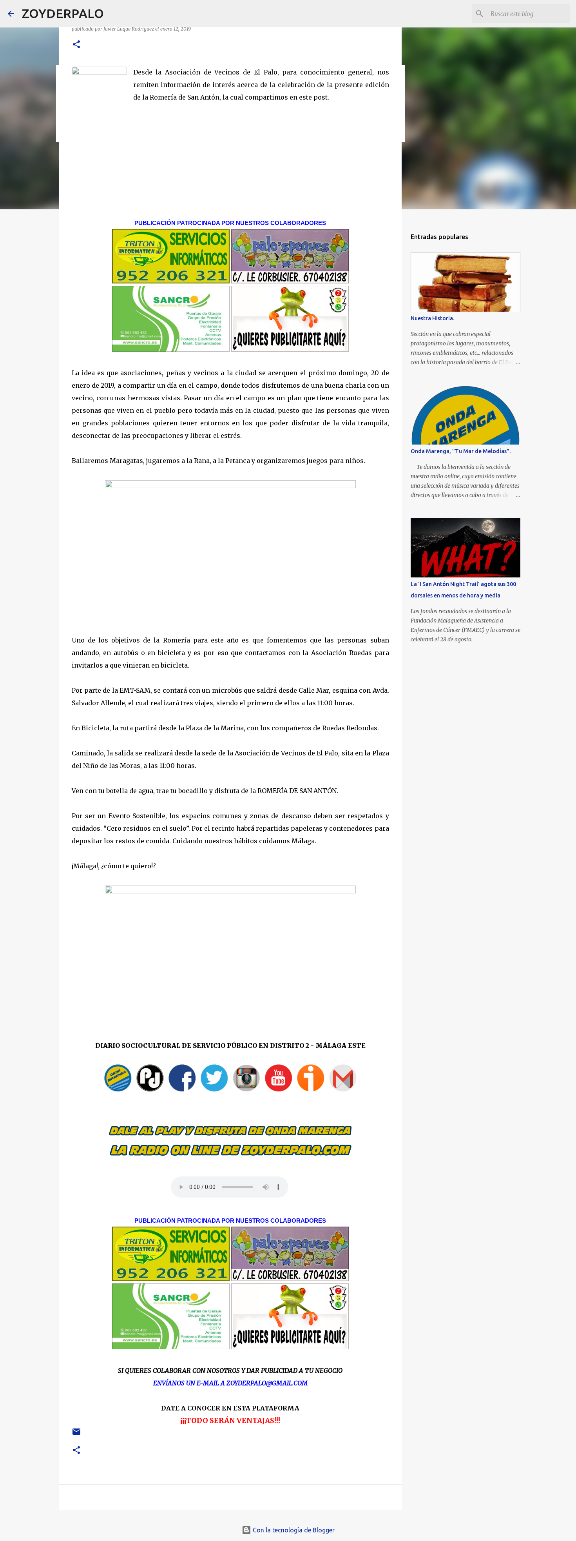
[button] (76, 45)
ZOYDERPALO (63, 13)
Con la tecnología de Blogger (293, 1530)
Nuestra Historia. (432, 318)
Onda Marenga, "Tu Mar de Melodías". (461, 451)
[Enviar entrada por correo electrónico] (76, 1434)
